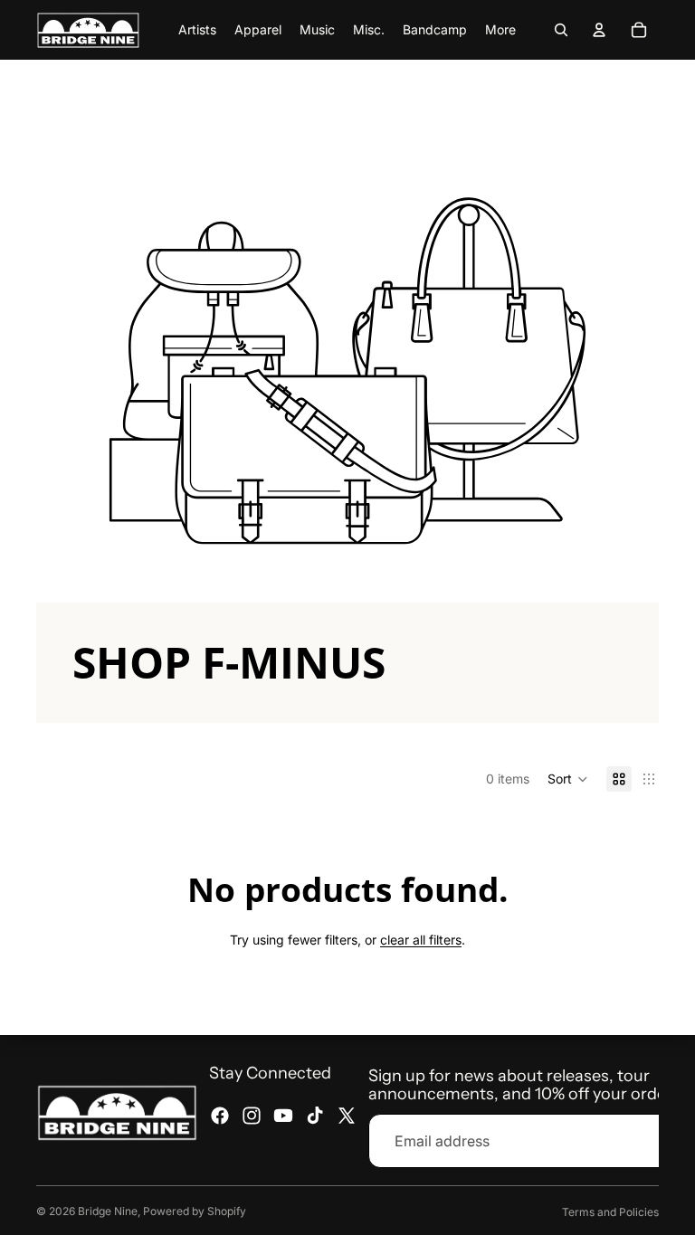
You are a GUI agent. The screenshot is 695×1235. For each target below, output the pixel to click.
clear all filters (421, 939)
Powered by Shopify (194, 1211)
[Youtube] (283, 1115)
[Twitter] (346, 1115)
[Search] (561, 30)
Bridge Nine (108, 1211)
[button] (567, 779)
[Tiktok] (315, 1115)
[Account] (599, 30)
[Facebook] (220, 1115)
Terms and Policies (610, 1212)
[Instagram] (251, 1115)
